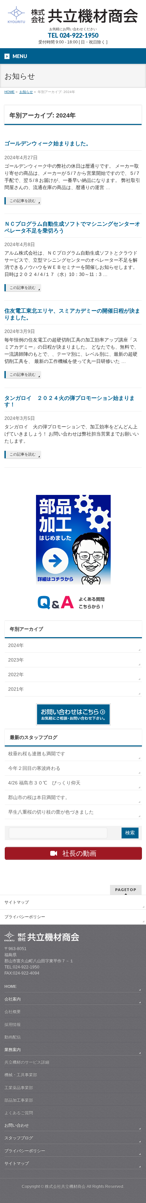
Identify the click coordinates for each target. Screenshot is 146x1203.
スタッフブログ (18, 1137)
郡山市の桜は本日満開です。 (39, 797)
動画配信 (12, 1037)
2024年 (16, 645)
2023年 (16, 660)
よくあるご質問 (18, 1112)
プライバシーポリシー (24, 916)
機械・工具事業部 (20, 1074)
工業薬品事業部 (18, 1087)
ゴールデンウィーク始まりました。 (47, 143)
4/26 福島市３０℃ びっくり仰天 (44, 782)
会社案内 (12, 999)
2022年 (16, 674)
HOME (10, 986)
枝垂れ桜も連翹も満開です (36, 753)
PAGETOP (125, 889)
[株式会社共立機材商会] (73, 15)
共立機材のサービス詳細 (26, 1062)
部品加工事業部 (18, 1100)
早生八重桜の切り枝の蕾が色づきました (51, 812)
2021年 (16, 689)
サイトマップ (16, 902)
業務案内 (12, 1049)
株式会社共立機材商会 (65, 1186)
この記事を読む (23, 201)
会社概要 (12, 1011)
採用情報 (12, 1024)
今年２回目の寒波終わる (34, 768)
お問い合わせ (16, 1125)
